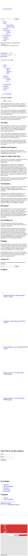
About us (6, 497)
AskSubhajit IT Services (13, 504)
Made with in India (6, 503)
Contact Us (6, 484)
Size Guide (6, 488)
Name (2, 454)
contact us (3, 263)
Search (16, 535)
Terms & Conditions (8, 499)
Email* (2, 457)
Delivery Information (9, 486)
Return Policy (7, 489)
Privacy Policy (7, 491)
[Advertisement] (14, 416)
